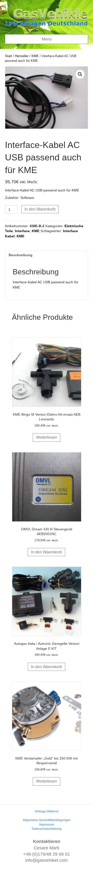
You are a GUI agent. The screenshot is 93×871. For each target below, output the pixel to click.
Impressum (46, 824)
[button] (80, 74)
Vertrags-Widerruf (46, 811)
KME (35, 56)
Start (8, 56)
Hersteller (22, 56)
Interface (22, 231)
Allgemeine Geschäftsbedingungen (46, 820)
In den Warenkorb (40, 209)
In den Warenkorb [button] (46, 552)
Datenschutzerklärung (47, 829)
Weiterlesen (46, 437)
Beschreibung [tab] (20, 255)
